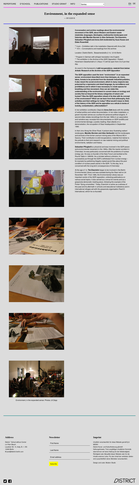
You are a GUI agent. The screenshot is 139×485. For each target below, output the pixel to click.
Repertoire (9, 3)
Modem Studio (111, 463)
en (129, 3)
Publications (41, 3)
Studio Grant (59, 3)
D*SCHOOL (25, 3)
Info (72, 3)
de (134, 3)
